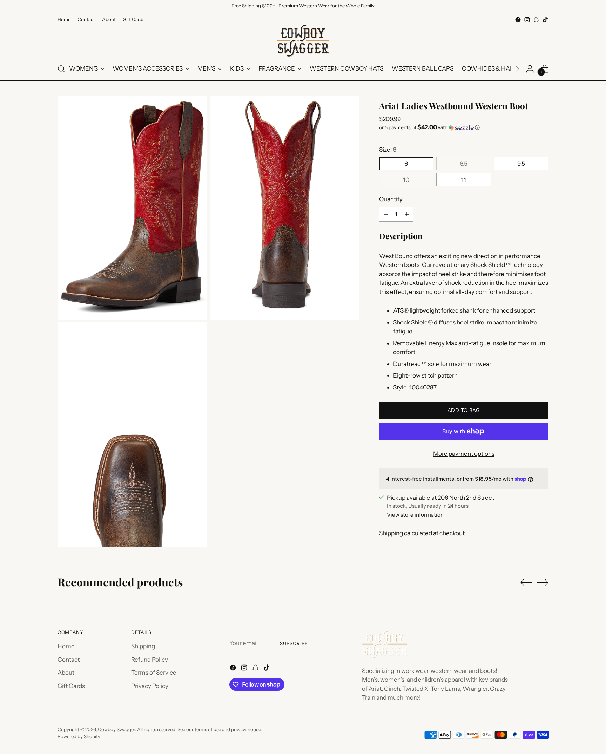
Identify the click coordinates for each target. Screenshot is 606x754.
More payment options (463, 453)
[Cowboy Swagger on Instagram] (527, 20)
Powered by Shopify (79, 736)
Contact (69, 659)
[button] (463, 127)
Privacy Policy (149, 685)
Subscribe (294, 643)
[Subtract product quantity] (385, 214)
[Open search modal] (61, 69)
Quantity (391, 199)
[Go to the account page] (530, 69)
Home (66, 646)
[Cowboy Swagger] (303, 41)
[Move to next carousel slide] (542, 582)
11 (463, 179)
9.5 (521, 163)
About (66, 672)
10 (406, 179)
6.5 (463, 163)
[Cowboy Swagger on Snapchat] (536, 20)
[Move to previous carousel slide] (526, 583)
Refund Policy (149, 659)
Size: (387, 149)
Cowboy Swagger (116, 729)
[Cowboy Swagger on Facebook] (518, 20)
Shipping (391, 533)
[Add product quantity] (406, 214)
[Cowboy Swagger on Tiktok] (545, 20)
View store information (415, 514)
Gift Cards (71, 685)
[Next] (517, 69)
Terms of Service (153, 672)
